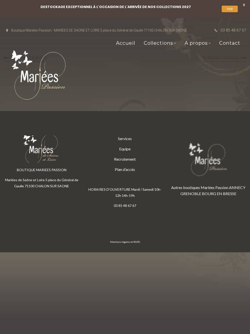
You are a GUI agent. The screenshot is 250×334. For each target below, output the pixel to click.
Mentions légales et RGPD (125, 241)
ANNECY (237, 187)
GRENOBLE (190, 193)
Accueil (125, 43)
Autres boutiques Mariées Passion (199, 187)
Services (125, 138)
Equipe (125, 148)
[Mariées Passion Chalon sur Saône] (40, 76)
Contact (229, 43)
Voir (230, 8)
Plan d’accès (125, 169)
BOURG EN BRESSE (219, 193)
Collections (158, 43)
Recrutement (125, 159)
